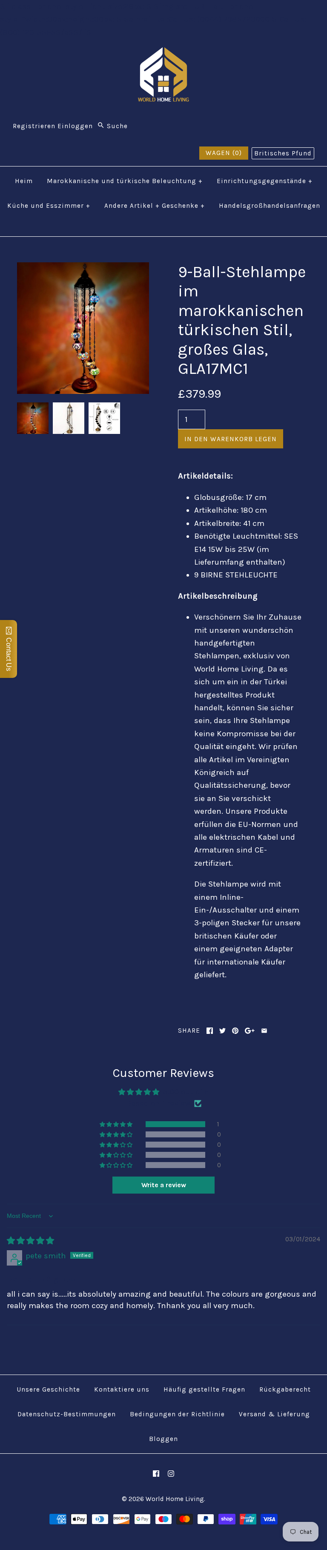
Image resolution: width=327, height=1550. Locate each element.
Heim (24, 181)
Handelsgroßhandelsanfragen (269, 206)
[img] (30, 1241)
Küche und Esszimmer (48, 206)
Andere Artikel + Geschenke (154, 206)
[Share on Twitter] (222, 1031)
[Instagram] (171, 1473)
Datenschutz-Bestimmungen (66, 1414)
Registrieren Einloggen (53, 126)
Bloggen (163, 1439)
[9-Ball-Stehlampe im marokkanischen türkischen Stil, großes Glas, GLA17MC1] (83, 268)
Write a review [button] (163, 1185)
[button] (117, 1124)
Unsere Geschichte (48, 1389)
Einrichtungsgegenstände (265, 181)
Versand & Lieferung (274, 1414)
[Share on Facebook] (210, 1031)
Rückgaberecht (285, 1389)
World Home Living (175, 1499)
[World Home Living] (163, 53)
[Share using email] (264, 1031)
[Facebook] (156, 1473)
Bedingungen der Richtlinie (177, 1414)
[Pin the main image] (235, 1031)
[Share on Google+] (250, 1031)
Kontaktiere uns (121, 1389)
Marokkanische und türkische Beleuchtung (125, 181)
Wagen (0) (224, 153)
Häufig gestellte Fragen (204, 1389)
